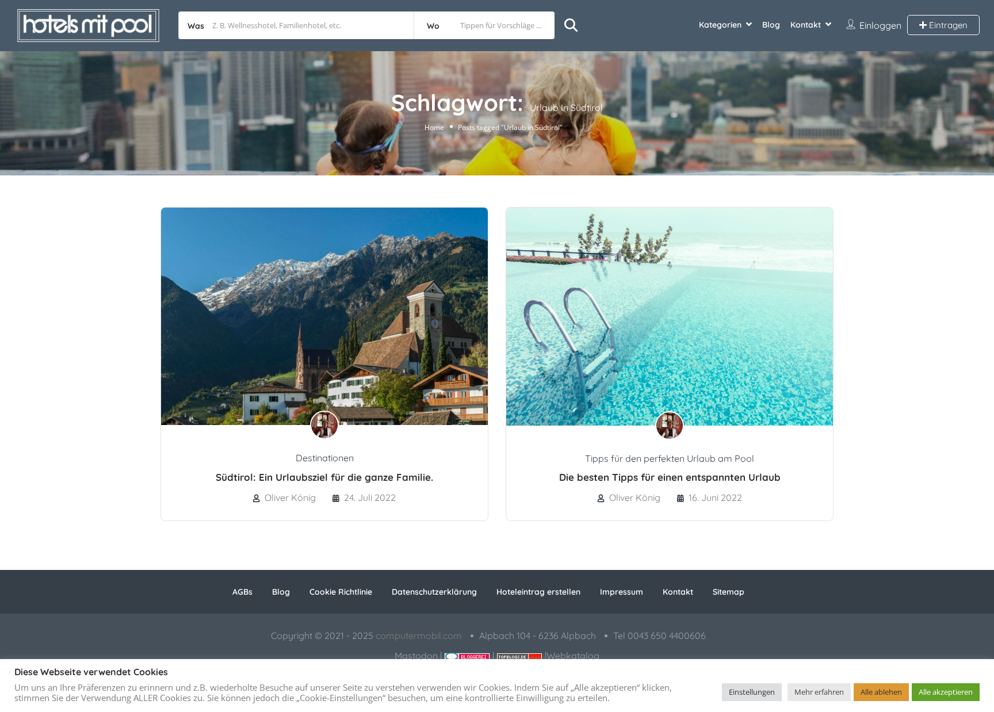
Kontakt (805, 25)
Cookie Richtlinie (340, 592)
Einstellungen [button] (752, 692)
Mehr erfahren (819, 692)
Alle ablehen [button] (881, 692)
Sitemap (728, 592)
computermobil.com (419, 635)
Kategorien (720, 25)
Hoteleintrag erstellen (538, 592)
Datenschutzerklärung (434, 592)
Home (434, 127)
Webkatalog (572, 655)
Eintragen (947, 25)
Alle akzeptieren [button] (946, 692)
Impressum (621, 592)
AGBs (242, 592)
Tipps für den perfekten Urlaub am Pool (669, 458)
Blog (771, 25)
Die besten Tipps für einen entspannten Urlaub (670, 477)
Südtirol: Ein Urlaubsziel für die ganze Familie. (324, 477)
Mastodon (416, 655)
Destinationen (325, 458)
